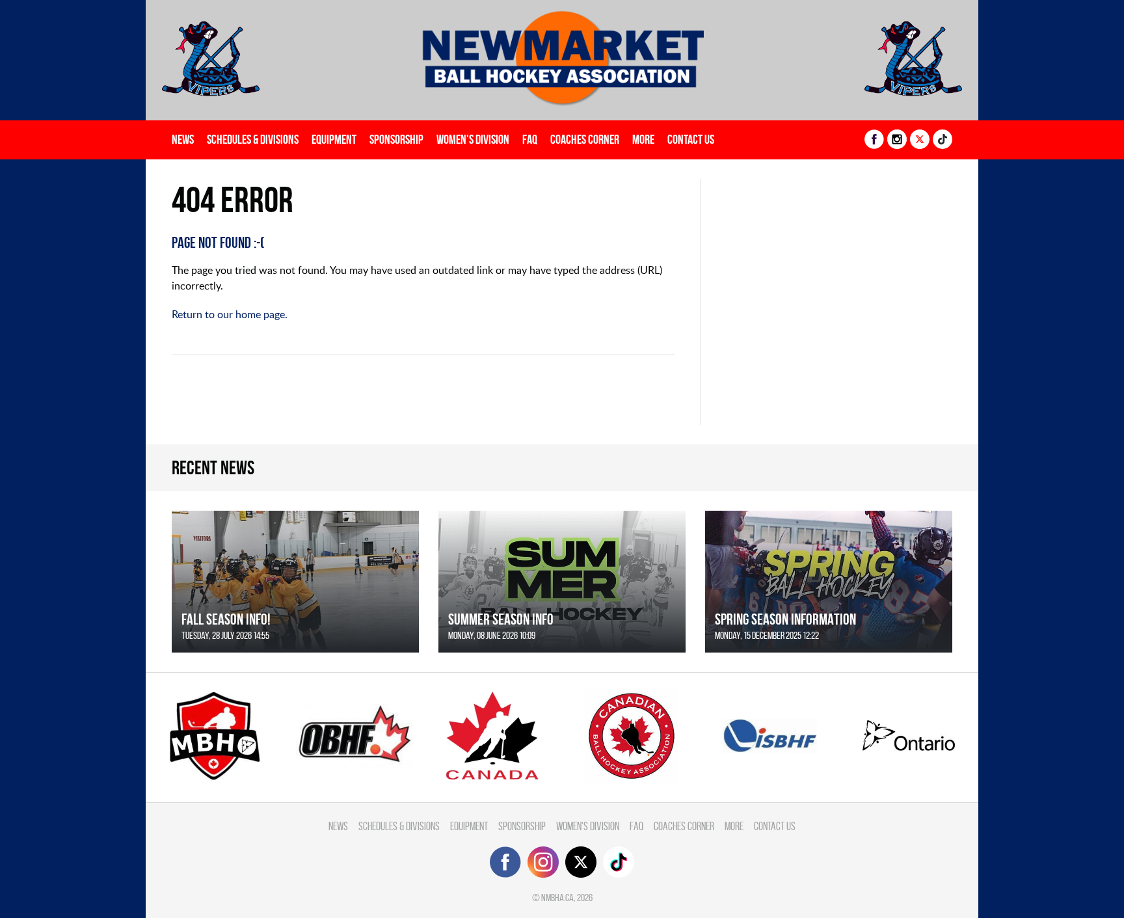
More (643, 139)
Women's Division (472, 139)
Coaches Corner (584, 139)
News (183, 139)
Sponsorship (396, 139)
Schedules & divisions (253, 139)
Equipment (334, 139)
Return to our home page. (230, 314)
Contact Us (690, 139)
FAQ (529, 139)
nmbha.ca (557, 897)
